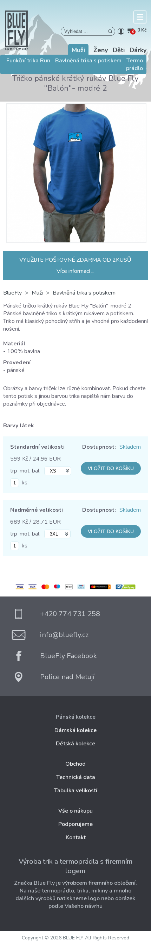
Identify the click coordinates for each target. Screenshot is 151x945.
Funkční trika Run (28, 60)
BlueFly (12, 293)
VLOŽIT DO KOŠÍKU (111, 468)
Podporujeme (75, 824)
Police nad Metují (67, 677)
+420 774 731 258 (70, 614)
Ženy (100, 50)
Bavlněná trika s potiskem (88, 60)
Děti (119, 50)
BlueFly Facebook (68, 656)
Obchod (75, 764)
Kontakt (76, 837)
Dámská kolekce (75, 730)
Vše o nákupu (75, 811)
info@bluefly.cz (64, 635)
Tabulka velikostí (75, 790)
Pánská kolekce (76, 717)
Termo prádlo (134, 64)
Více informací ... (75, 271)
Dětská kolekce (75, 743)
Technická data (75, 777)
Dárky (138, 50)
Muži (78, 50)
